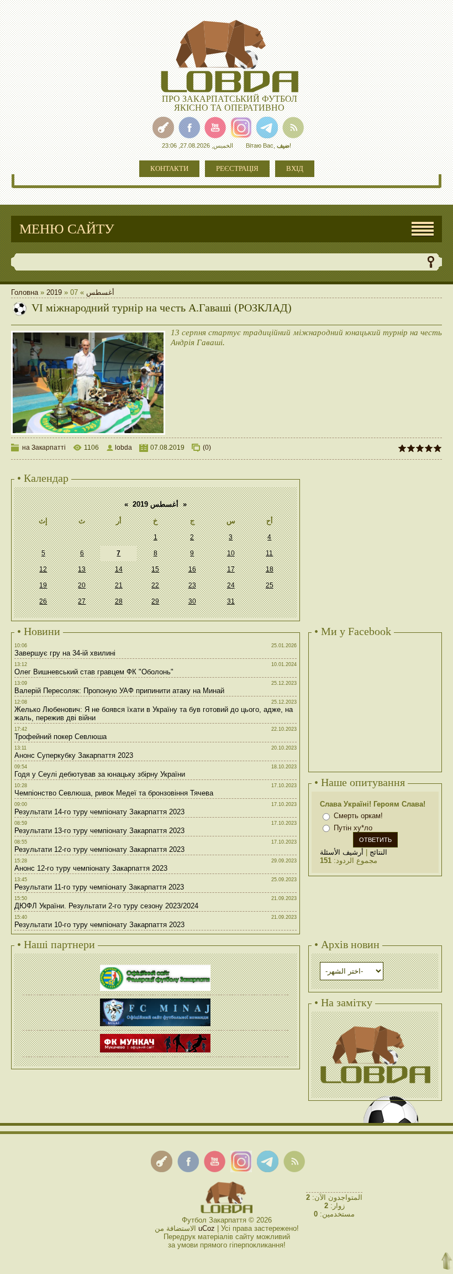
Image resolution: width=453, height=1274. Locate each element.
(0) (207, 447)
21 (119, 585)
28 (119, 601)
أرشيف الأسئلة (342, 852)
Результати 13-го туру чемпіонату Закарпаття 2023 (99, 830)
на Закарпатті (44, 447)
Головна (24, 292)
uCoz (206, 1228)
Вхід (294, 168)
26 (43, 601)
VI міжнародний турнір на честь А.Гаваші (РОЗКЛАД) (161, 307)
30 (192, 601)
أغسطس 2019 (155, 504)
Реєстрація (237, 168)
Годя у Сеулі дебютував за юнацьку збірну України (99, 774)
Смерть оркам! (358, 816)
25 (269, 585)
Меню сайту (66, 228)
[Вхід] (163, 127)
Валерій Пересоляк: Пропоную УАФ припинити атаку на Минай (119, 691)
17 (231, 569)
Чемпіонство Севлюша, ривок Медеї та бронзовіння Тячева (113, 793)
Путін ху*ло (353, 828)
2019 (54, 292)
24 (231, 585)
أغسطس (100, 292)
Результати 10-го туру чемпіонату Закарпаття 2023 (99, 925)
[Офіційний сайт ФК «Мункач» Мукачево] (155, 1035)
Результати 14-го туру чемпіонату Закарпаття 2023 (99, 812)
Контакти (169, 168)
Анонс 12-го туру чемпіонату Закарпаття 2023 (90, 868)
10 (231, 553)
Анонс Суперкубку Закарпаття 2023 (73, 755)
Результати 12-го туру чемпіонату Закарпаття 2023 (99, 849)
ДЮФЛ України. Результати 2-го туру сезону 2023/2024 (106, 906)
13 (82, 569)
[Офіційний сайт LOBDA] (375, 1024)
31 (231, 601)
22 (155, 585)
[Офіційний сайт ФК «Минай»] (155, 1000)
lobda (123, 447)
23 (192, 585)
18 (269, 569)
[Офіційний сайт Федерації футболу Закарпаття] (155, 966)
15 (155, 569)
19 (43, 585)
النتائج (378, 852)
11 (269, 553)
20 (82, 585)
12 (43, 569)
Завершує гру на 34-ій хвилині (64, 653)
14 (119, 569)
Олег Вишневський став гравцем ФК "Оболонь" (93, 672)
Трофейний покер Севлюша (60, 736)
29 (155, 601)
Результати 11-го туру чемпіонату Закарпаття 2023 (99, 887)
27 (82, 601)
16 (192, 569)
